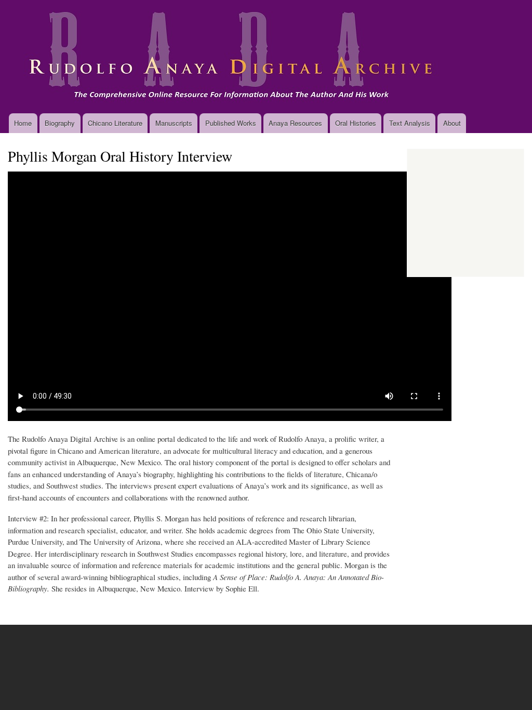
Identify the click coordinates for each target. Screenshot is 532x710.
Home (23, 123)
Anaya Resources (295, 123)
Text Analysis (409, 123)
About (452, 123)
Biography (60, 123)
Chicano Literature (115, 123)
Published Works (230, 123)
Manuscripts (173, 123)
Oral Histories (355, 123)
